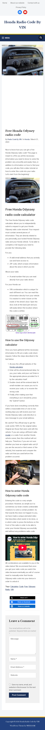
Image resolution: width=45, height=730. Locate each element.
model (7, 435)
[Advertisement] (22, 102)
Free (26, 586)
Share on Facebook (24, 602)
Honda (27, 139)
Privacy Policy (21, 7)
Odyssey (32, 586)
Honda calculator (16, 367)
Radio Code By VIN (14, 139)
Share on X (23, 598)
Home (5, 3)
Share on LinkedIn (24, 606)
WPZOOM (31, 726)
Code (21, 586)
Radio (7, 589)
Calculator (14, 586)
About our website (17, 3)
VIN (12, 589)
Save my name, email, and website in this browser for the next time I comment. (22, 687)
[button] (6, 38)
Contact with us (33, 3)
